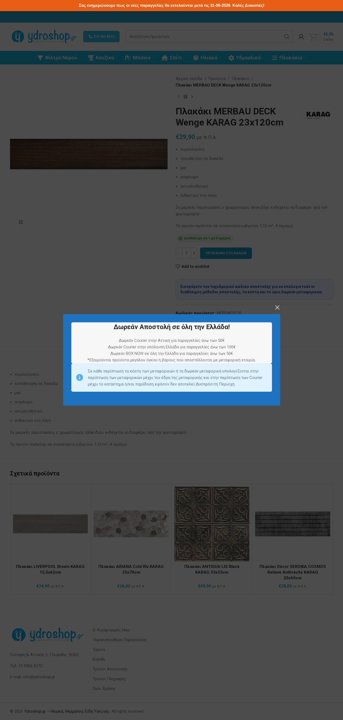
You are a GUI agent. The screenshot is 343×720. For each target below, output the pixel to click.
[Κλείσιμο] (277, 307)
